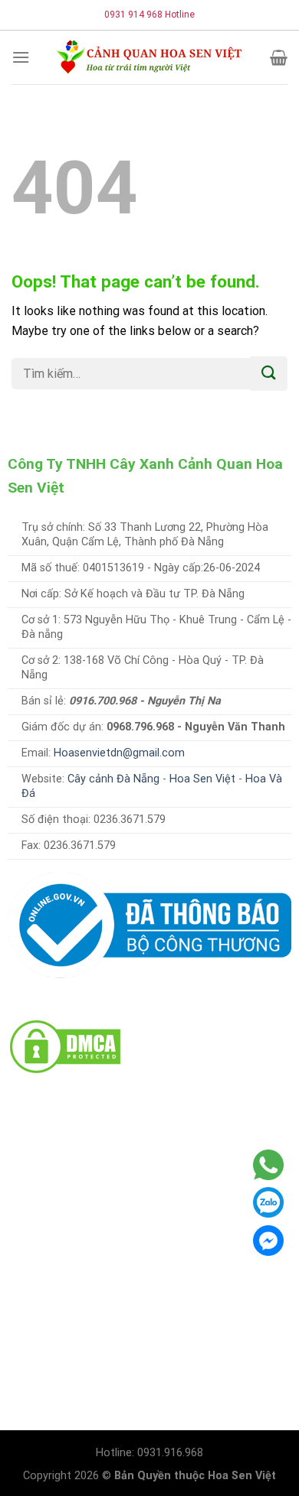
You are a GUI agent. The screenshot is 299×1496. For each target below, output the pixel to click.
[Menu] (21, 57)
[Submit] (269, 373)
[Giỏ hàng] (279, 57)
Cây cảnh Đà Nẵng (113, 778)
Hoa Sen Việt (202, 778)
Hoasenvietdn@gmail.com (119, 752)
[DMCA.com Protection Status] (65, 1046)
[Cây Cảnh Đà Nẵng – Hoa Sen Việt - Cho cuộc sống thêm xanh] (149, 57)
